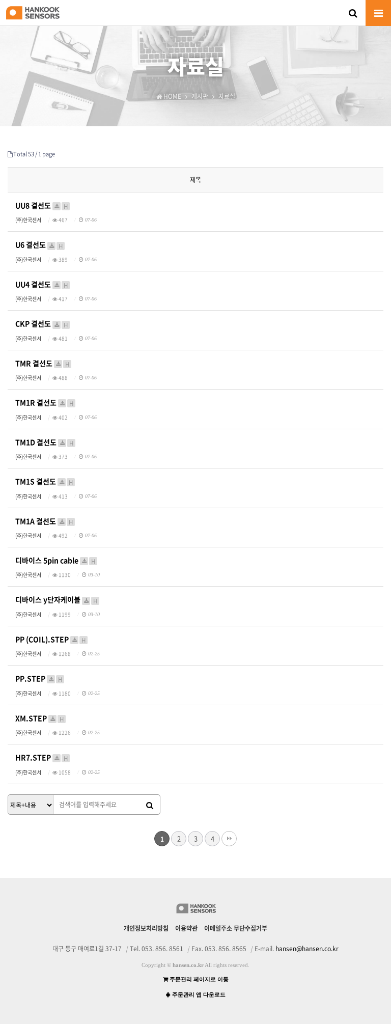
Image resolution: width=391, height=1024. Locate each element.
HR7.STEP (41, 757)
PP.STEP (38, 678)
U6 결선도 (39, 244)
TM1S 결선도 (44, 481)
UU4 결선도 (41, 284)
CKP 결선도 (41, 323)
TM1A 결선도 (44, 521)
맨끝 (229, 838)
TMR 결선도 (42, 363)
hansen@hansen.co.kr (307, 948)
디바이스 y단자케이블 (56, 599)
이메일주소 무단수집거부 (235, 928)
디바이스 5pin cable (55, 560)
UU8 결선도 (41, 205)
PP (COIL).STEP (50, 639)
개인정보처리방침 (146, 928)
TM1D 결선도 (44, 442)
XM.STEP (39, 718)
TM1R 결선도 (44, 402)
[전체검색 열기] (353, 12)
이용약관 (186, 928)
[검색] (149, 805)
